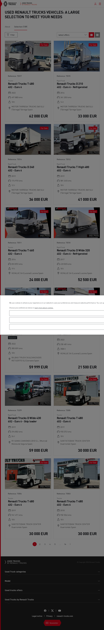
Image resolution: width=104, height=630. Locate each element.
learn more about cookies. (43, 308)
